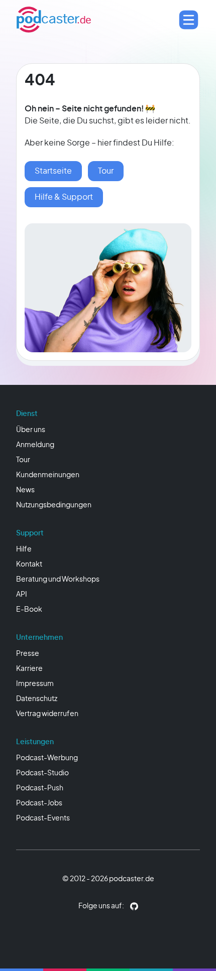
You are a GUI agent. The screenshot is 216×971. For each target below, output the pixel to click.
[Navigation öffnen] (188, 20)
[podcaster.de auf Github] (134, 906)
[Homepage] (53, 19)
